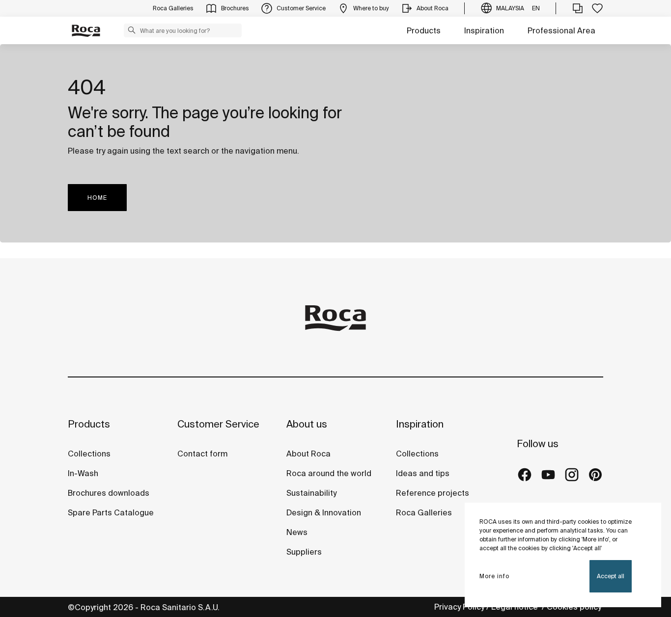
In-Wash (83, 473)
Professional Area (561, 30)
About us (306, 423)
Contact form (202, 453)
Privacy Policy (459, 606)
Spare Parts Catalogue (111, 512)
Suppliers (304, 551)
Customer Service (218, 423)
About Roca (308, 453)
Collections (89, 453)
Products (424, 30)
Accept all (610, 576)
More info (494, 576)
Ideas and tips (422, 473)
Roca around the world (328, 473)
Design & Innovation (323, 512)
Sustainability (311, 492)
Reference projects (432, 492)
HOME (97, 197)
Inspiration (484, 30)
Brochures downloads (108, 492)
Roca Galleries (424, 512)
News (297, 532)
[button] (132, 30)
